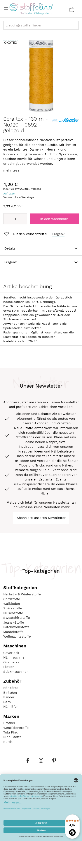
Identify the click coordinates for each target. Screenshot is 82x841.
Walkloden (11, 604)
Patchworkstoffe (16, 627)
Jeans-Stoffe (13, 622)
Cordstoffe (11, 599)
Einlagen (10, 693)
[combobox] (41, 25)
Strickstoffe (12, 608)
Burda (7, 742)
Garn (7, 702)
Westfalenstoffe (16, 728)
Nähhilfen (11, 707)
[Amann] (65, 123)
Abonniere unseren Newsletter (41, 518)
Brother (9, 723)
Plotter (8, 667)
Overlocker (12, 662)
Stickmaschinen (15, 672)
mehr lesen (12, 170)
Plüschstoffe (13, 613)
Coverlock (11, 653)
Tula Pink (10, 732)
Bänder (8, 697)
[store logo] (31, 8)
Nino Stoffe (12, 737)
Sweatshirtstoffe (16, 618)
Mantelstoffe (13, 632)
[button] (25, 234)
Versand (36, 188)
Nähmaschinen (14, 657)
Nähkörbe (11, 688)
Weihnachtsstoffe (17, 636)
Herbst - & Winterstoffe (22, 594)
